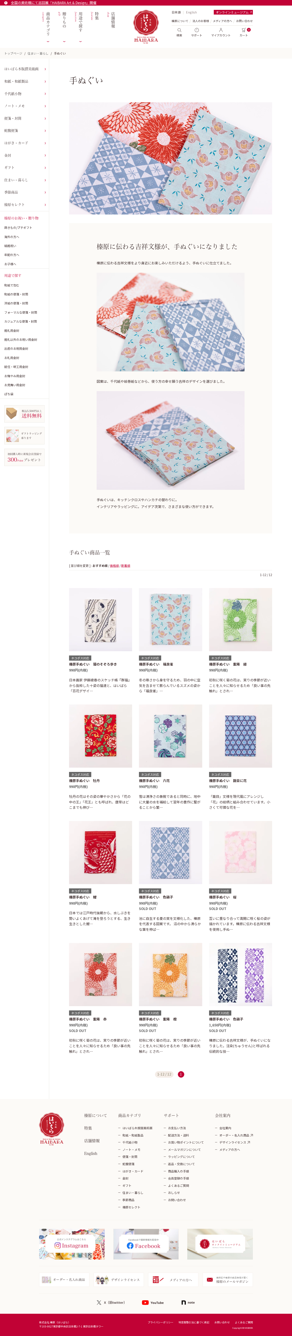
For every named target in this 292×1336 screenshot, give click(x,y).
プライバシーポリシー (160, 1322)
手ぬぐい (60, 53)
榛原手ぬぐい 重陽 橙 (158, 1019)
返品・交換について (181, 1164)
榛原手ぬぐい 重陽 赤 (88, 1019)
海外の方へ (11, 237)
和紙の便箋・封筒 (16, 294)
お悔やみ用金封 (14, 376)
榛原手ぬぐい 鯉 (82, 897)
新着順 (125, 565)
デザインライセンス (232, 1142)
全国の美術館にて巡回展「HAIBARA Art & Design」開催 (53, 2)
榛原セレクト (14, 204)
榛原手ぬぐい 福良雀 (156, 664)
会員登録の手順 (178, 1178)
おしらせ (174, 1192)
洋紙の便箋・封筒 (16, 303)
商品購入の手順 (178, 1171)
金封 (7, 155)
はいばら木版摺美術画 (21, 69)
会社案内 (225, 1128)
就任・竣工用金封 (16, 367)
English (191, 12)
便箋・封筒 (12, 118)
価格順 (114, 565)
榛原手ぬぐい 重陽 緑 (228, 664)
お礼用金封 (11, 358)
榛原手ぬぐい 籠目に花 (228, 780)
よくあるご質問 (178, 1185)
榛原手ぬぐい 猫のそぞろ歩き (93, 664)
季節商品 (11, 192)
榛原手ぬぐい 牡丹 (84, 780)
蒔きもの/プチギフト (18, 227)
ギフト (9, 167)
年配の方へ (11, 255)
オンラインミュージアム (232, 12)
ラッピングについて (181, 1156)
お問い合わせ (244, 21)
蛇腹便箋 (11, 130)
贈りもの (62, 20)
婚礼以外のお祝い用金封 (20, 339)
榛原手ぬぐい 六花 (154, 780)
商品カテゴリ (45, 24)
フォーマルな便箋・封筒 (20, 312)
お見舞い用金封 (14, 385)
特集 (94, 16)
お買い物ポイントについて (186, 1142)
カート (244, 35)
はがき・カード (16, 143)
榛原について (95, 1115)
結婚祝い (10, 246)
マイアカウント (221, 35)
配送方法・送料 (178, 1135)
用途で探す (78, 22)
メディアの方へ (222, 21)
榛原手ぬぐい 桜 (222, 897)
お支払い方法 (177, 1128)
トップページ (13, 53)
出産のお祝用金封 (16, 348)
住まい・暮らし (38, 53)
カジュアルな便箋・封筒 (20, 321)
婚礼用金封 (11, 330)
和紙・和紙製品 (16, 81)
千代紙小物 (12, 93)
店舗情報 (110, 20)
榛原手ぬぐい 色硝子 (156, 897)
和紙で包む (11, 285)
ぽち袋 (8, 394)
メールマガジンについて (184, 1149)
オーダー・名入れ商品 (234, 1135)
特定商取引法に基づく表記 (193, 1322)
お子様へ (10, 264)
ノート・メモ (14, 106)
